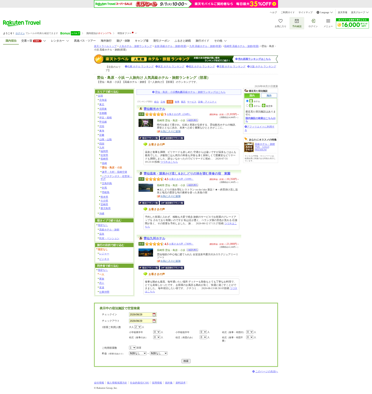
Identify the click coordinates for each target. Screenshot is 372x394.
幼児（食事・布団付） (233, 332)
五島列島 (107, 183)
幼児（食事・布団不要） (232, 339)
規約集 (169, 382)
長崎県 (104, 158)
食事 (177, 101)
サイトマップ (306, 12)
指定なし (103, 225)
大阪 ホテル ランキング (263, 66)
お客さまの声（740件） (181, 243)
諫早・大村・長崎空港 (114, 171)
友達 (101, 287)
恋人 (101, 283)
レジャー (104, 253)
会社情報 (99, 382)
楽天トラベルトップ (105, 46)
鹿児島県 (106, 208)
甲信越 (103, 121)
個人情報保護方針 (117, 382)
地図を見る (192, 120)
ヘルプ (273, 12)
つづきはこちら (169, 161)
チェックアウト (111, 320)
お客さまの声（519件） (181, 179)
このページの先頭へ (266, 371)
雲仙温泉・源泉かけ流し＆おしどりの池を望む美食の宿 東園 (187, 173)
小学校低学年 (182, 332)
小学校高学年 (136, 332)
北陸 (101, 126)
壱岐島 (105, 192)
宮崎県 (104, 204)
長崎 (104, 163)
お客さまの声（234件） (179, 114)
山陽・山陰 (105, 139)
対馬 (104, 187)
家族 (101, 278)
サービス (191, 101)
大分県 (104, 200)
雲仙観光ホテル (154, 108)
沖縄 (101, 213)
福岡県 (104, 151)
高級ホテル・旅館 (109, 229)
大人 (131, 327)
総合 (156, 101)
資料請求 (181, 382)
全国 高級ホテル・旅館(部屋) (170, 46)
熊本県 (104, 196)
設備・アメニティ (207, 101)
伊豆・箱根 (105, 117)
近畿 (101, 135)
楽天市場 (342, 12)
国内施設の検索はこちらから (260, 119)
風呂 (183, 101)
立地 (162, 101)
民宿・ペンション (109, 238)
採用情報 (157, 382)
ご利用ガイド (288, 12)
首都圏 (103, 113)
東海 (101, 130)
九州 (101, 147)
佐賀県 (104, 155)
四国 (101, 143)
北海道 (103, 99)
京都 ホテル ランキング (232, 66)
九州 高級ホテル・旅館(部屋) (205, 46)
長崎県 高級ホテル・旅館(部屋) (241, 46)
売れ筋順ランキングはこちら (254, 58)
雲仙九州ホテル (154, 238)
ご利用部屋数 (109, 347)
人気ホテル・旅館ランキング (135, 46)
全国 (100, 95)
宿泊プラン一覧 (151, 138)
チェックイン (109, 314)
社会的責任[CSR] (139, 382)
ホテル (257, 101)
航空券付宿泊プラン (172, 138)
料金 (113, 353)
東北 (101, 104)
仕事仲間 (104, 291)
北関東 (103, 108)
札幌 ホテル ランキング (140, 66)
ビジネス (104, 259)
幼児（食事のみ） (138, 337)
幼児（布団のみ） (185, 337)
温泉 (101, 233)
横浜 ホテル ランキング (202, 66)
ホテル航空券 (263, 106)
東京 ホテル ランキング (171, 66)
